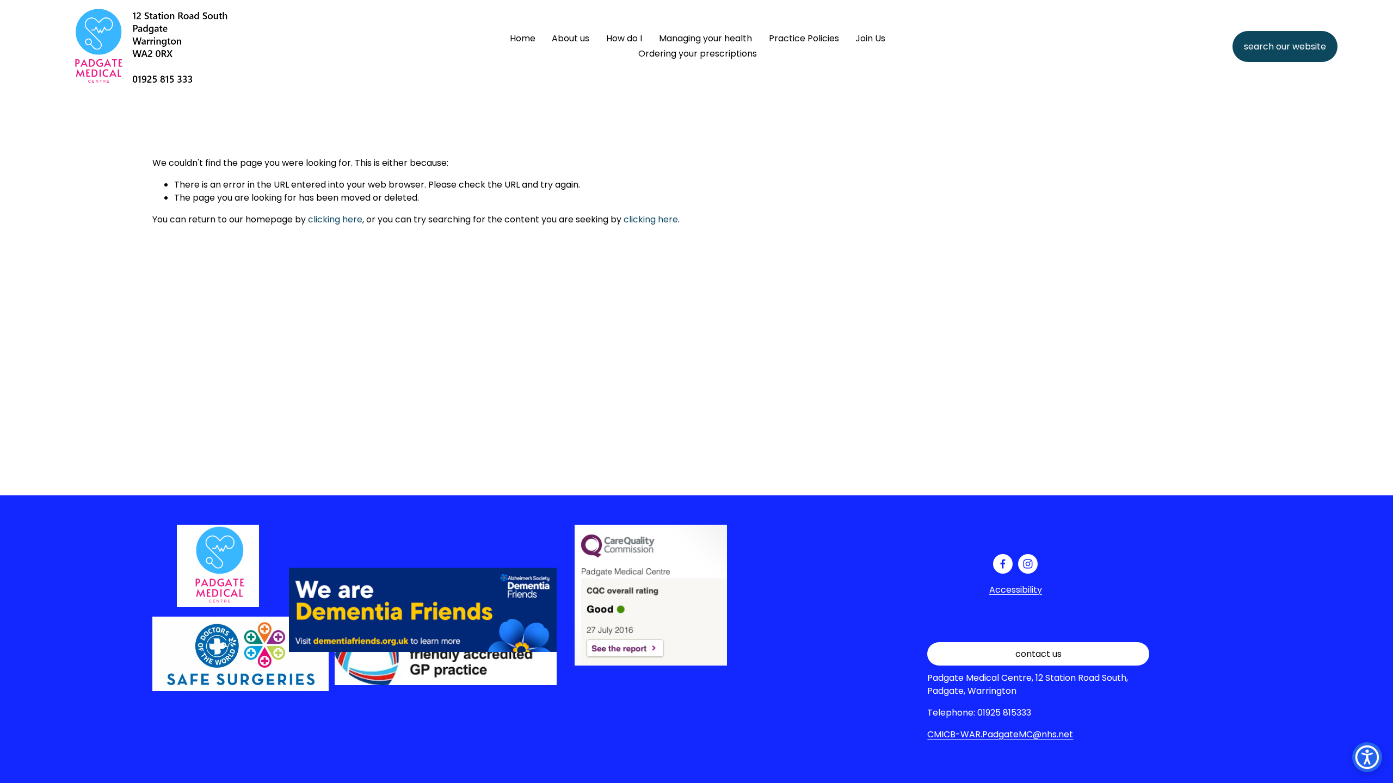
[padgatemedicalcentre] (1028, 564)
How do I (624, 38)
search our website (1285, 46)
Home (522, 38)
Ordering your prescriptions (697, 53)
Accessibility (1015, 589)
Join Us (870, 38)
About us (570, 38)
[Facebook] (1003, 564)
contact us (1038, 654)
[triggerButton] (1367, 757)
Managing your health (705, 38)
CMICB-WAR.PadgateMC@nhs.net (1000, 734)
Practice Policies (804, 38)
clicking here (335, 219)
